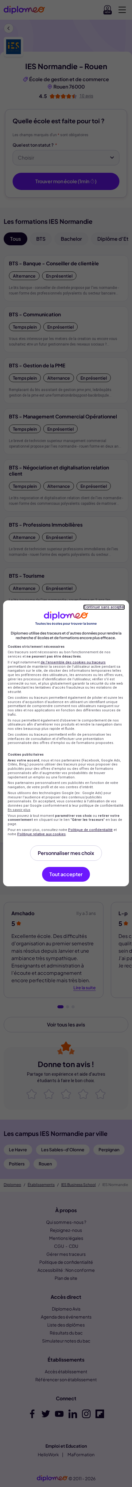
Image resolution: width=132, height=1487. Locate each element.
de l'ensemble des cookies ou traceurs (73, 662)
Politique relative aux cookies (41, 834)
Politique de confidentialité (90, 830)
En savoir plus (19, 810)
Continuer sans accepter (104, 607)
